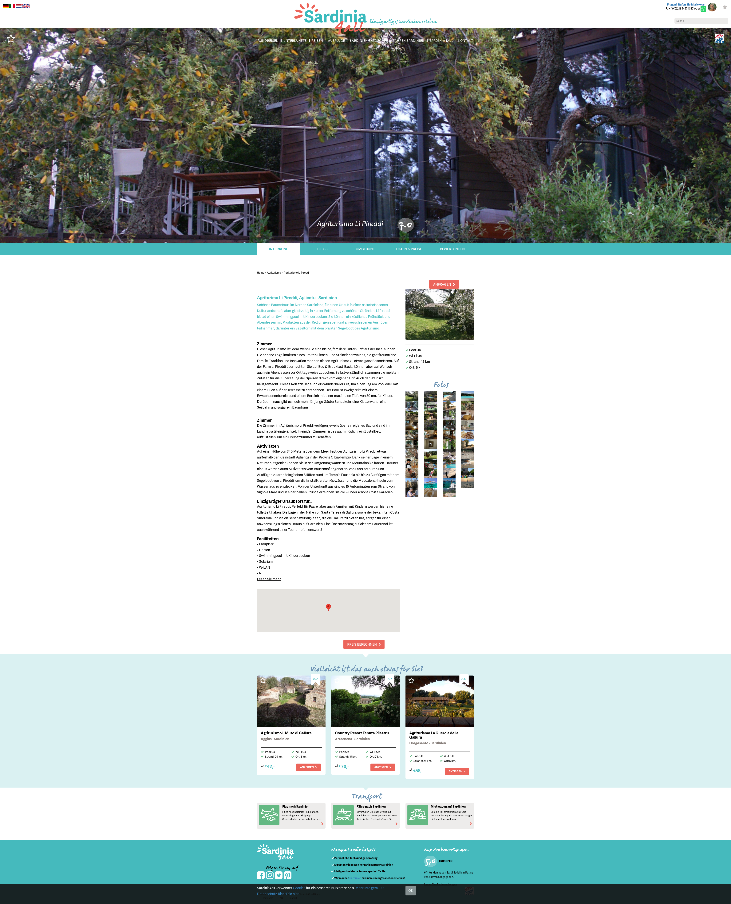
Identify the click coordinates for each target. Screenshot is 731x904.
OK (410, 890)
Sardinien (355, 878)
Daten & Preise (409, 248)
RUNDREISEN (268, 40)
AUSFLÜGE (336, 40)
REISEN (317, 40)
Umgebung (365, 248)
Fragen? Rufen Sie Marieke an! (686, 4)
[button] (328, 607)
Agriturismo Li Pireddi (296, 272)
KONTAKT (465, 40)
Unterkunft (278, 248)
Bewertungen (452, 248)
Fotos (322, 248)
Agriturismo (274, 272)
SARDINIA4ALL (441, 40)
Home (260, 272)
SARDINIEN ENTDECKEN (369, 40)
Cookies (299, 887)
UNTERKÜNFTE (295, 40)
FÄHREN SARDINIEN (409, 40)
